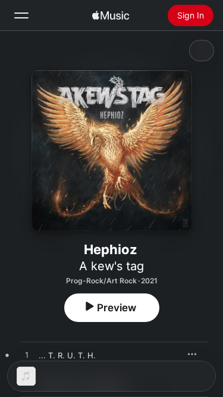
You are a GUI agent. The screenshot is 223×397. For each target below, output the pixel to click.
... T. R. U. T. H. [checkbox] (67, 355)
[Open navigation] (21, 15)
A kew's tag (111, 266)
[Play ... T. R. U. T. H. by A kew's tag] (27, 355)
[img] (110, 15)
